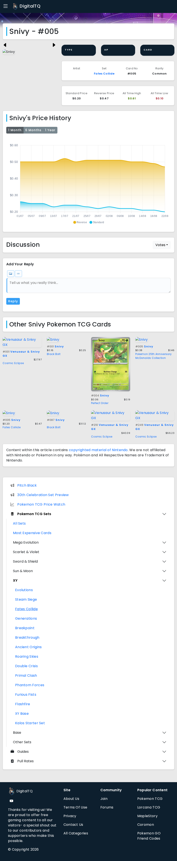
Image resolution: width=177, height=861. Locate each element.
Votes (160, 244)
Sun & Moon (23, 570)
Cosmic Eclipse (13, 363)
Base (17, 732)
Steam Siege (26, 599)
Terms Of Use (75, 807)
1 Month (15, 130)
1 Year (50, 130)
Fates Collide (104, 74)
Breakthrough (27, 637)
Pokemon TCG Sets (34, 513)
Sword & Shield (25, 561)
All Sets (19, 523)
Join (103, 798)
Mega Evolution (26, 542)
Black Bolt (53, 354)
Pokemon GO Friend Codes (149, 836)
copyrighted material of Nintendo (98, 449)
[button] (80, 222)
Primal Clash (26, 675)
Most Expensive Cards (32, 532)
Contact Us (73, 824)
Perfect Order (99, 403)
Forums (107, 807)
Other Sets (22, 742)
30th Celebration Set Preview (43, 494)
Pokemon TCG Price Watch (41, 504)
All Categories (75, 833)
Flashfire (22, 704)
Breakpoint (25, 627)
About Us (71, 798)
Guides (23, 751)
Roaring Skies (26, 656)
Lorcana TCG (148, 807)
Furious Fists (25, 694)
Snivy (55, 346)
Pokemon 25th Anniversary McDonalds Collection (153, 356)
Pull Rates (25, 761)
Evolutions (24, 589)
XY (15, 580)
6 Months (33, 130)
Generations (26, 618)
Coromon (145, 824)
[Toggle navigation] (6, 6)
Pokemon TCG (150, 798)
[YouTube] (11, 801)
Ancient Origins (28, 647)
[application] (88, 182)
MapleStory (147, 815)
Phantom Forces (29, 685)
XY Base (22, 713)
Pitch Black (27, 485)
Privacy (69, 815)
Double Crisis (26, 666)
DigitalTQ (29, 6)
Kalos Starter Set (30, 723)
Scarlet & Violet (26, 551)
